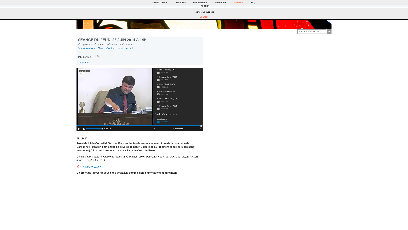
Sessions (181, 2)
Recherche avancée (204, 12)
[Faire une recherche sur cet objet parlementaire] (96, 55)
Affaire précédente (107, 48)
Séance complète (86, 48)
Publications (200, 2)
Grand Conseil (160, 2)
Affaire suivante (126, 48)
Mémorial (238, 2)
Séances (204, 16)
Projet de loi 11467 (90, 166)
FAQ (253, 2)
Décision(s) (83, 62)
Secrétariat (220, 2)
